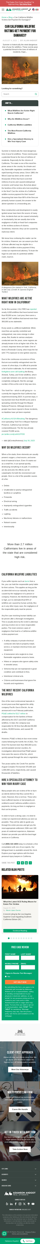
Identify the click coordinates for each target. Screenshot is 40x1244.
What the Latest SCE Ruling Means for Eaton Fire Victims (19, 903)
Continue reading (20, 931)
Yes (8, 976)
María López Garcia (13, 910)
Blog (10, 17)
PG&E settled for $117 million (14, 714)
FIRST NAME (10, 954)
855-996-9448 (29, 10)
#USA (13, 419)
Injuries (4, 1180)
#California (6, 419)
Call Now (29, 1241)
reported (33, 309)
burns (27, 581)
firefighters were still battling (13, 372)
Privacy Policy (30, 1232)
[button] (9, 938)
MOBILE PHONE (12, 964)
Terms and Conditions (20, 1234)
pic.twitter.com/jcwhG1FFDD (13, 434)
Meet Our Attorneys (20, 1069)
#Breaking (20, 419)
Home (4, 17)
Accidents (5, 1174)
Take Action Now (20, 1149)
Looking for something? (12, 88)
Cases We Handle (20, 1109)
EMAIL (24, 964)
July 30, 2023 (29, 441)
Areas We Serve (6, 1186)
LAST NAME (26, 954)
